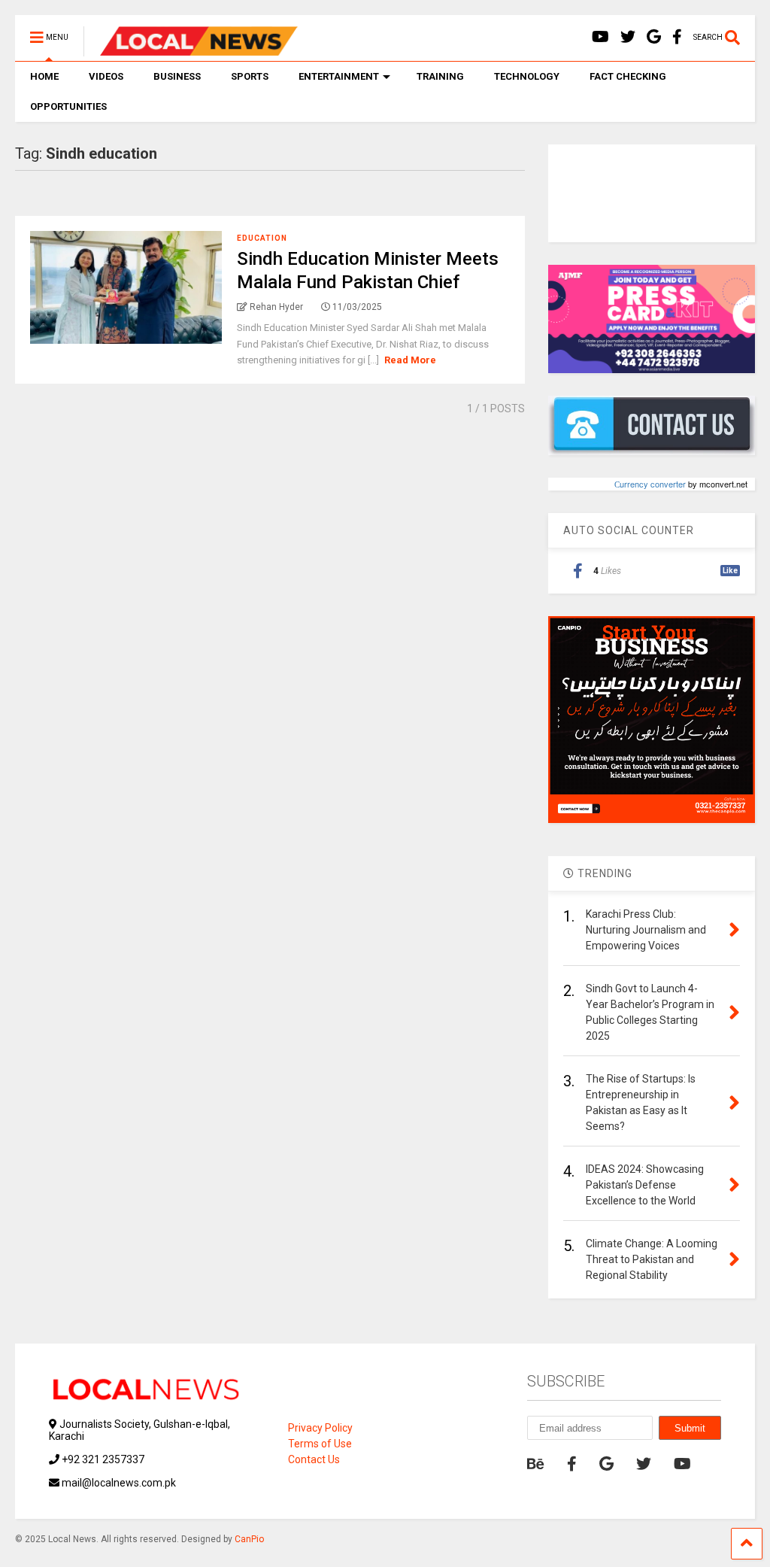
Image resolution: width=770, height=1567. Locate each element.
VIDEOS (106, 76)
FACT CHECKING (628, 76)
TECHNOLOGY (526, 76)
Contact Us (314, 1459)
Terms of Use (320, 1444)
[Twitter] (627, 37)
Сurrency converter (650, 484)
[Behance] (535, 1464)
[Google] (654, 37)
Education (262, 238)
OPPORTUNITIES (68, 106)
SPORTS (249, 76)
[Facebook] (677, 37)
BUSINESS (177, 76)
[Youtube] (600, 37)
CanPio (249, 1539)
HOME (44, 76)
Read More (410, 360)
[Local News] (191, 49)
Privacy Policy (320, 1428)
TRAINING (440, 76)
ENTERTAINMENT (339, 76)
